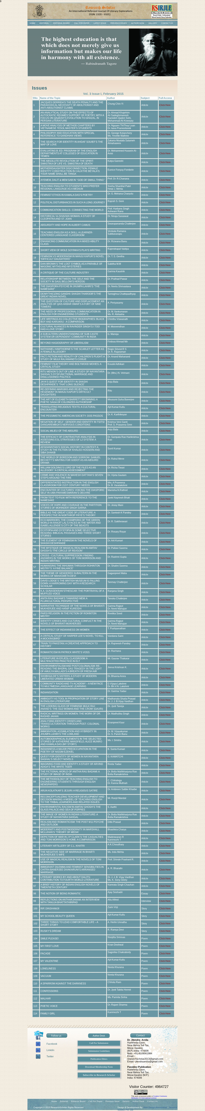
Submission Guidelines (99, 1051)
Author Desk (137, 23)
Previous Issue (113, 1101)
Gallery (153, 23)
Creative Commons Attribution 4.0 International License (149, 1097)
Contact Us (167, 23)
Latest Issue (100, 23)
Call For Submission (98, 1043)
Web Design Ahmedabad (155, 1107)
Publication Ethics (98, 1059)
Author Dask (138, 1101)
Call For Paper (81, 23)
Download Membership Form (99, 1067)
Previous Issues (118, 23)
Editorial (44, 23)
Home (32, 23)
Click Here (165, 105)
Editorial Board (61, 23)
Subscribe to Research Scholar (99, 1075)
